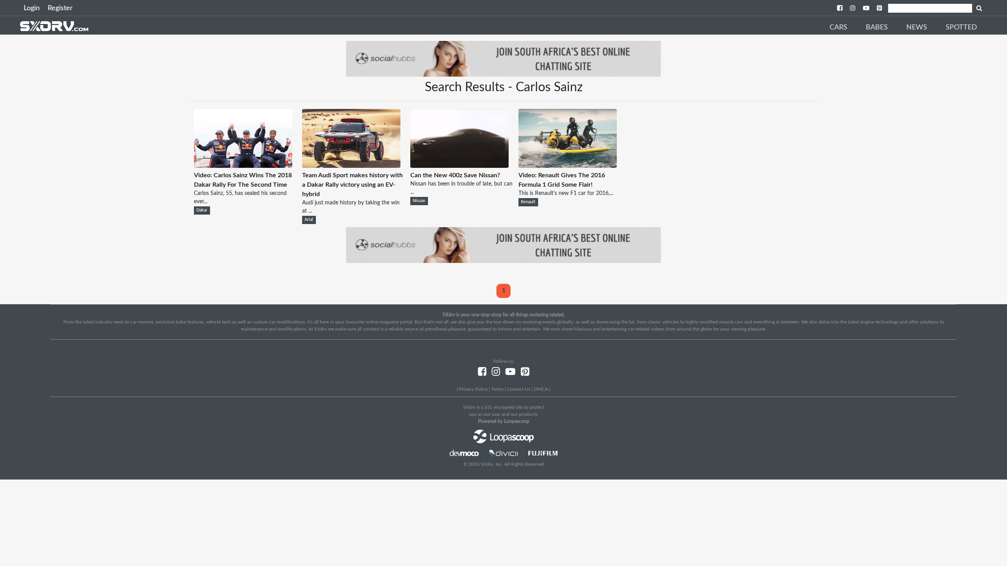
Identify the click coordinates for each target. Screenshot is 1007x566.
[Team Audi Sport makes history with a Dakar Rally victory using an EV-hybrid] (351, 166)
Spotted (961, 27)
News (916, 27)
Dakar (201, 210)
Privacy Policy (473, 389)
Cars (838, 27)
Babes (877, 27)
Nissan (419, 201)
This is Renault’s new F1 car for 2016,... (565, 193)
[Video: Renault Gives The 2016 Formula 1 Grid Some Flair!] (567, 166)
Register (60, 8)
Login (32, 8)
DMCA (541, 389)
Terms (497, 389)
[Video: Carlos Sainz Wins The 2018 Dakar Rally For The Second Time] (243, 166)
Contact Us (518, 389)
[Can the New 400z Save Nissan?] (459, 166)
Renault (528, 202)
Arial (308, 220)
